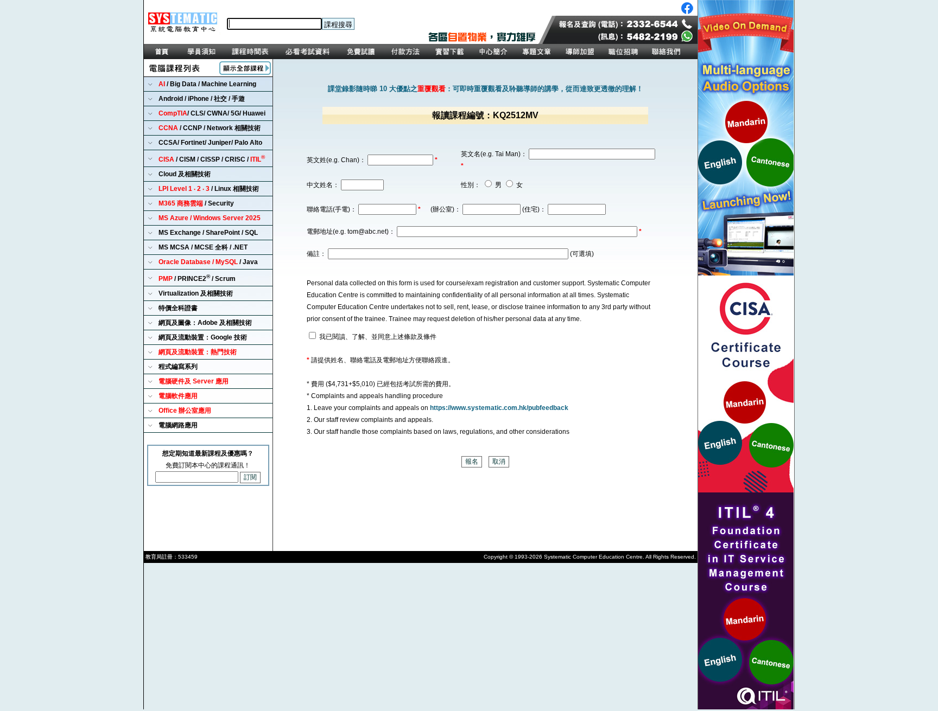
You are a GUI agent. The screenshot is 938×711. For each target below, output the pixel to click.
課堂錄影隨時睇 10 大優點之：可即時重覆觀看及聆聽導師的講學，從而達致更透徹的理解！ (485, 89)
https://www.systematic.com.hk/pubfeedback (499, 408)
